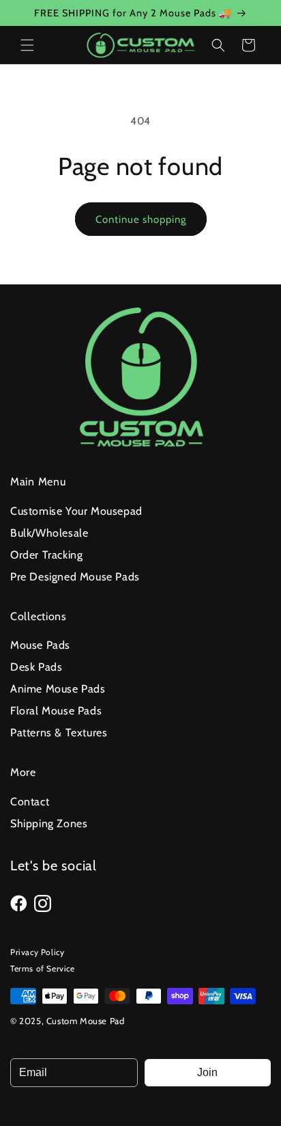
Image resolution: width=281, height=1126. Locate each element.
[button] (27, 45)
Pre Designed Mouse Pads (75, 576)
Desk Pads (36, 666)
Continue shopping (140, 219)
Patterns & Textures (58, 732)
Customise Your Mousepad (76, 511)
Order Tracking (46, 554)
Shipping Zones (48, 823)
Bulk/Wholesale (49, 532)
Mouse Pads (40, 645)
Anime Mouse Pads (58, 688)
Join (207, 1072)
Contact (29, 801)
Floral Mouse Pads (56, 710)
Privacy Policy (37, 952)
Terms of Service (42, 968)
